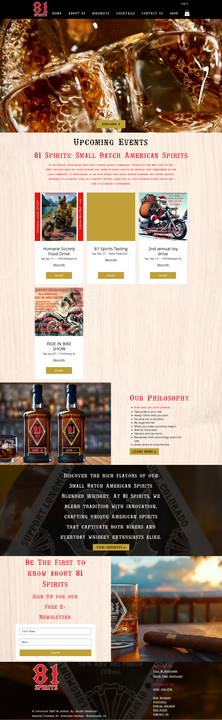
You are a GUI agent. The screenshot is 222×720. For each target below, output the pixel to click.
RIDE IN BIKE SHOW (59, 346)
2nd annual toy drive (163, 251)
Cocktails (159, 702)
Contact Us (161, 714)
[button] (187, 13)
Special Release (164, 706)
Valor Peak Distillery (168, 676)
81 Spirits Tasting (111, 248)
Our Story (160, 710)
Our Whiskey (162, 698)
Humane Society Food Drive (59, 251)
